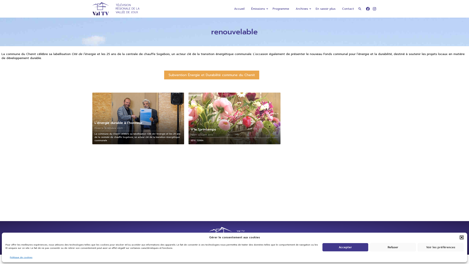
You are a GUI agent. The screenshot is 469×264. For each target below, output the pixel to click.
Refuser (393, 247)
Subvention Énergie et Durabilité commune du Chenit (212, 75)
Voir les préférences (440, 247)
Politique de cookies (21, 257)
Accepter (345, 247)
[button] (462, 237)
